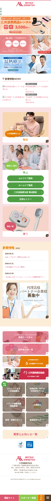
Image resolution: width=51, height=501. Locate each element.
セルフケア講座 (26, 178)
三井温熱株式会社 (25, 4)
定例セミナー (25, 199)
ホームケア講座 (26, 185)
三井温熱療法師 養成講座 (25, 192)
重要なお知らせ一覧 (25, 434)
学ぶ (25, 172)
